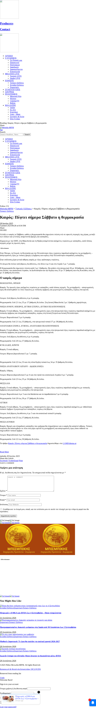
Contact (5, 29)
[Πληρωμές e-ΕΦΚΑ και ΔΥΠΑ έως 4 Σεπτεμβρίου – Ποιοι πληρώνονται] (30, 606)
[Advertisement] (19, 579)
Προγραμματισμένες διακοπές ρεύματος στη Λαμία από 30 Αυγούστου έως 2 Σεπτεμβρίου (38, 627)
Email (3, 500)
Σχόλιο (3, 491)
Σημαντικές (18, 608)
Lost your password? (8, 707)
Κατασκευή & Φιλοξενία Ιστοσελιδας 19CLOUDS (20, 669)
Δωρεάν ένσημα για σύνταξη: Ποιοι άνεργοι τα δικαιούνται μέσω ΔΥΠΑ (30, 656)
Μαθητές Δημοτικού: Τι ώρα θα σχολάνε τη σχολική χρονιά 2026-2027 (30, 641)
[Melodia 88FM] (7, 127)
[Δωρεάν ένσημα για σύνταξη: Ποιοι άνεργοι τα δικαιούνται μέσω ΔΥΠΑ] (13, 649)
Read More (4, 452)
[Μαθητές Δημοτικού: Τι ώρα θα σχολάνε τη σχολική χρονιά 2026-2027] (17, 634)
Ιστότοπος (4, 504)
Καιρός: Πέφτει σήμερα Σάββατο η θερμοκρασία (27, 443)
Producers (6, 23)
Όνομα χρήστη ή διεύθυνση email (13, 689)
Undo (2, 678)
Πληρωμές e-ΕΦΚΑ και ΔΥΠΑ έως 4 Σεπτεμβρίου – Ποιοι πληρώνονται (30, 613)
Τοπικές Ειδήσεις (7, 211)
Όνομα (3, 495)
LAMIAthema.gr (69, 443)
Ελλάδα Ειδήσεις (7, 608)
